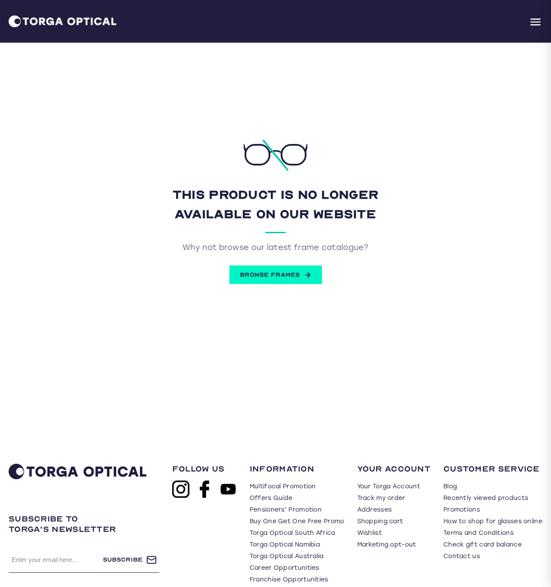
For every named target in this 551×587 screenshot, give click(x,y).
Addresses (374, 509)
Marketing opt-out (386, 544)
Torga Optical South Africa (292, 533)
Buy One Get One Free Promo (297, 521)
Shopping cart (380, 521)
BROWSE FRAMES (270, 274)
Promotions (461, 509)
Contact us (461, 556)
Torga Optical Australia (287, 556)
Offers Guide (271, 498)
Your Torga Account (388, 486)
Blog (450, 486)
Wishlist (369, 533)
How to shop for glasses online (492, 521)
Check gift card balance (482, 544)
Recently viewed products (485, 498)
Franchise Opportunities (289, 579)
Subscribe (122, 559)
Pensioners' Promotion (286, 509)
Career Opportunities (284, 567)
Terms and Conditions (478, 533)
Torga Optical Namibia (285, 544)
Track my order (381, 498)
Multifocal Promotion (283, 486)
